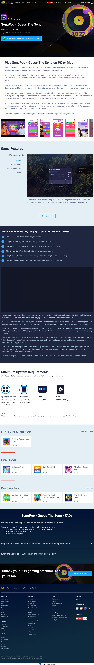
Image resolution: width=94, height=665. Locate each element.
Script (29, 625)
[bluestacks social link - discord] (77, 608)
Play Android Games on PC (59, 615)
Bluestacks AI (4, 605)
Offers (2, 610)
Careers (54, 605)
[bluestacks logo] (7, 2)
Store (48, 2)
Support (68, 2)
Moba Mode (31, 603)
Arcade (3, 633)
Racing (3, 637)
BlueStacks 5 (4, 603)
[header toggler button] (92, 2)
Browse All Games (85, 432)
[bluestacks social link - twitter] (89, 608)
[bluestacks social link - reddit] (81, 608)
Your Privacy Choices (49, 664)
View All (89, 488)
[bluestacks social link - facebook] (85, 608)
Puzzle (3, 635)
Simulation (4, 642)
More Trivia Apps (10, 488)
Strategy (3, 646)
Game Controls (32, 599)
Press (53, 608)
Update (78, 599)
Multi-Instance (32, 605)
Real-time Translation (33, 614)
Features (18, 2)
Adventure (4, 631)
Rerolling (30, 619)
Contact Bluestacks (57, 603)
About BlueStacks (56, 599)
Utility (29, 632)
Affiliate (59, 2)
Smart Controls (32, 616)
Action (2, 628)
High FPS (30, 627)
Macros (30, 610)
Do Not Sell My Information (36, 658)
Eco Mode (30, 612)
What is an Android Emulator (59, 617)
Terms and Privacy (5, 658)
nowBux (3, 612)
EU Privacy (26, 658)
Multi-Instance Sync (33, 608)
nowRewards (4, 616)
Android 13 (4, 614)
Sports (3, 644)
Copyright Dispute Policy (17, 658)
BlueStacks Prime (6, 599)
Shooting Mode (32, 601)
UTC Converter (32, 634)
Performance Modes (33, 621)
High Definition (32, 630)
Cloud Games (4, 626)
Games (28, 2)
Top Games (4, 624)
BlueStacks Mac (5, 601)
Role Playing (4, 639)
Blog (37, 2)
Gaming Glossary (56, 620)
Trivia (4, 29)
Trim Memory (31, 623)
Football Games (5, 648)
